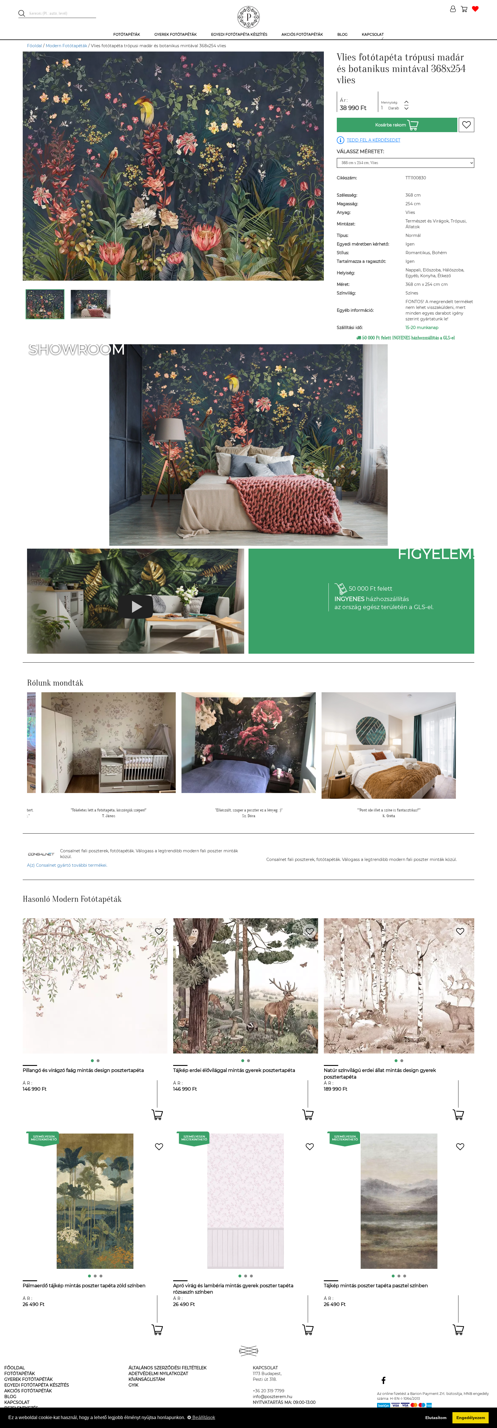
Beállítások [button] (203, 1417)
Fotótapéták (19, 1373)
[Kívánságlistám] (475, 9)
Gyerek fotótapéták (28, 1379)
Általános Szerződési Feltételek (168, 1367)
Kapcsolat (16, 1402)
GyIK (133, 1385)
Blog (10, 1396)
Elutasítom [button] (435, 1417)
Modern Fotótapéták (66, 45)
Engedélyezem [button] (470, 1417)
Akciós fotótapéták (28, 1390)
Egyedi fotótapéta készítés (36, 1385)
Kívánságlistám (147, 1379)
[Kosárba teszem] (157, 1114)
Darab (393, 108)
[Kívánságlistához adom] (466, 125)
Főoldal (34, 45)
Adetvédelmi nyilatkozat (158, 1373)
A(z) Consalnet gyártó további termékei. (67, 865)
